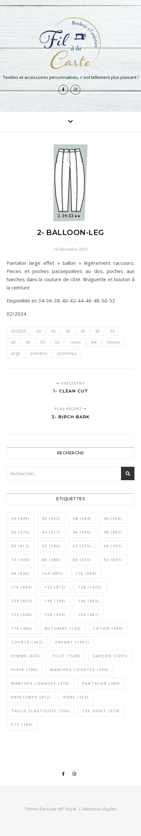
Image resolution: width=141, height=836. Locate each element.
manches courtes (79, 669)
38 (68, 331)
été (94, 342)
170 (21, 628)
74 (20, 559)
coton (75, 342)
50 (42, 342)
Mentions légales (100, 809)
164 (88, 614)
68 (113, 545)
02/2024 (18, 331)
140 (55, 600)
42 (97, 331)
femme (113, 342)
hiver (24, 669)
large (15, 353)
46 (13, 342)
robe (76, 697)
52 (57, 342)
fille (66, 655)
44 (112, 331)
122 (55, 587)
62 (82, 545)
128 (90, 587)
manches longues (40, 683)
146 (88, 600)
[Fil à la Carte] (70, 43)
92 (113, 559)
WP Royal (67, 809)
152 (21, 614)
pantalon (38, 353)
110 (86, 573)
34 (38, 331)
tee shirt (101, 710)
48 (28, 342)
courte (27, 642)
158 (55, 614)
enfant (72, 642)
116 (21, 587)
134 (21, 600)
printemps (67, 353)
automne (63, 628)
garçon (110, 655)
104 (52, 573)
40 (82, 331)
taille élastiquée (40, 710)
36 (53, 331)
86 (82, 559)
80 (51, 559)
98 (20, 573)
